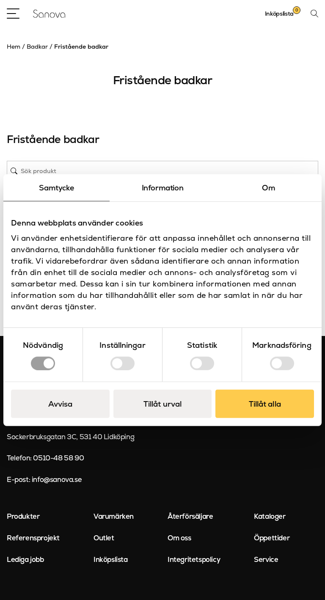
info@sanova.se (57, 479)
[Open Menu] (13, 13)
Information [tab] (163, 188)
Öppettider (271, 537)
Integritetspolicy (194, 559)
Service (266, 559)
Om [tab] (268, 188)
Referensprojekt (33, 537)
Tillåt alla (265, 403)
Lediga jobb (25, 559)
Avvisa (60, 403)
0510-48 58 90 (58, 457)
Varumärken (114, 516)
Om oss (179, 537)
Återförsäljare (190, 516)
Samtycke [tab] (56, 188)
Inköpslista (111, 559)
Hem (13, 46)
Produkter (23, 516)
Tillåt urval (162, 403)
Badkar (37, 46)
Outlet (104, 537)
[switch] (122, 363)
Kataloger (269, 516)
